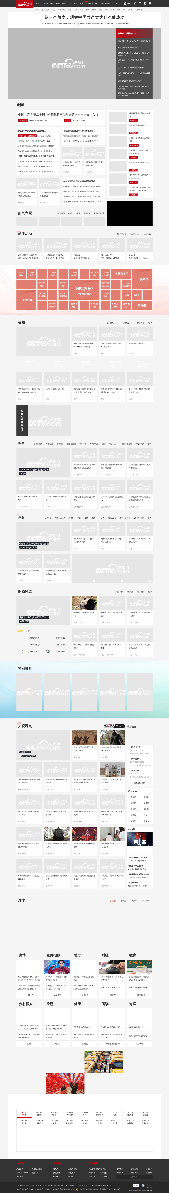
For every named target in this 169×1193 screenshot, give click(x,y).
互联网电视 (72, 1169)
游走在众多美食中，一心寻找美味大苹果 (139, 646)
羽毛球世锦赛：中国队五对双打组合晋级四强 (139, 572)
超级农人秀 (50, 821)
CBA (93, 518)
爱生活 (133, 809)
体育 (70, 3)
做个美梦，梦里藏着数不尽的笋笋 (83, 614)
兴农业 (146, 815)
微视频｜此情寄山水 (127, 33)
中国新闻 (133, 158)
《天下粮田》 (23, 942)
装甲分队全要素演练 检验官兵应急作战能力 (112, 466)
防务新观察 (38, 444)
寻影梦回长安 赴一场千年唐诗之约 (84, 845)
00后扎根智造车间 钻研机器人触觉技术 (29, 877)
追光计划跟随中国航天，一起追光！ (138, 256)
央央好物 (138, 10)
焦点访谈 (133, 133)
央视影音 (56, 1173)
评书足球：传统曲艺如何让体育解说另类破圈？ (56, 978)
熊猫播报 (130, 592)
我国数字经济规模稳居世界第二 (32, 131)
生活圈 (105, 1142)
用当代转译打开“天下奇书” (137, 886)
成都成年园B (34, 651)
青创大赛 (140, 323)
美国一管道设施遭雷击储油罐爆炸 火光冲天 (139, 390)
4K (96, 3)
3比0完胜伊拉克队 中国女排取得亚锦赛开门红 (84, 540)
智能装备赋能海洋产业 (137, 1027)
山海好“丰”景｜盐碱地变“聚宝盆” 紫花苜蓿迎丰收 (35, 171)
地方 (37, 10)
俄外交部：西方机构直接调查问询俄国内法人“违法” (81, 192)
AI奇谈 (57, 362)
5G (124, 10)
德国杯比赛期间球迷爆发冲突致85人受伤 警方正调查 (82, 202)
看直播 (142, 305)
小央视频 (110, 323)
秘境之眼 (55, 1142)
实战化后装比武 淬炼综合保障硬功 (84, 498)
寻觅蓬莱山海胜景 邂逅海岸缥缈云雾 (84, 877)
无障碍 (135, 5)
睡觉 (130, 623)
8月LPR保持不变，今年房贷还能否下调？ (112, 978)
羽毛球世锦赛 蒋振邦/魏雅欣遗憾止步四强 (56, 572)
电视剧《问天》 (134, 849)
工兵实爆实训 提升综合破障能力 (112, 498)
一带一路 (61, 10)
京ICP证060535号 (22, 1189)
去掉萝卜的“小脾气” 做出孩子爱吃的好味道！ (111, 813)
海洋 (132, 1004)
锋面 (78, 213)
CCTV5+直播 (125, 518)
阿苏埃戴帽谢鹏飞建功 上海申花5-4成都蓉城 (112, 540)
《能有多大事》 (79, 942)
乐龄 (100, 10)
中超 (79, 518)
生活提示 (124, 1138)
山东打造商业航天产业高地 (128, 48)
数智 (119, 10)
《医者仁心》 (105, 942)
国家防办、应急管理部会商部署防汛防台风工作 (35, 141)
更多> (150, 323)
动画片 (123, 901)
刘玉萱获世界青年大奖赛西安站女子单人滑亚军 (83, 572)
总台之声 (19, 1169)
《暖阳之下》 (133, 942)
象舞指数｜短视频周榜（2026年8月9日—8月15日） (56, 987)
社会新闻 (89, 172)
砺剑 (104, 444)
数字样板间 (121, 234)
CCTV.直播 (105, 3)
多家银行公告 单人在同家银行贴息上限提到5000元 (36, 146)
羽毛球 (20, 581)
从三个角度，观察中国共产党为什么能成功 (84, 17)
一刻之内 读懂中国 (32, 364)
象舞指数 (53, 955)
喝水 (102, 655)
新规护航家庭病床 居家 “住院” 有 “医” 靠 (112, 845)
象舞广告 (35, 1173)
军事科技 (82, 444)
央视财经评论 (23, 789)
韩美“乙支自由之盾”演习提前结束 (28, 498)
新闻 (46, 3)
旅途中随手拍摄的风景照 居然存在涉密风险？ (84, 748)
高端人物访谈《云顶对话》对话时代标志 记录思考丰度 (28, 256)
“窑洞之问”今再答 (79, 121)
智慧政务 (134, 1173)
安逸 (108, 623)
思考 (75, 655)
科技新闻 (66, 172)
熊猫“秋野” (110, 655)
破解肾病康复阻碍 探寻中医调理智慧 (56, 781)
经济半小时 (22, 886)
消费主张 (77, 854)
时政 (37, 3)
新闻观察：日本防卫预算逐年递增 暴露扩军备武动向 (82, 197)
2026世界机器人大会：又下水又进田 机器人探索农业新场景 (29, 1027)
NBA (86, 518)
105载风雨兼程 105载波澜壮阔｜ (92, 23)
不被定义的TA (115, 362)
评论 (52, 3)
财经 (64, 3)
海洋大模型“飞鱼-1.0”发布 (138, 1036)
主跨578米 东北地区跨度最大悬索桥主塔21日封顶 (36, 166)
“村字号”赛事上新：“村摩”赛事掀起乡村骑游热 (29, 1036)
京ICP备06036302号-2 (37, 1189)
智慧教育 (149, 1173)
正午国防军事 (23, 507)
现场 (75, 353)
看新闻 (133, 797)
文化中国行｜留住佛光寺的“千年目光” (131, 68)
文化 (75, 10)
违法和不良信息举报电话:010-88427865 (98, 1185)
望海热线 (91, 1177)
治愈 (130, 655)
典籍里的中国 (74, 1142)
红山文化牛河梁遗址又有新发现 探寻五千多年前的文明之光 (29, 978)
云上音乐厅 (147, 234)
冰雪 (75, 581)
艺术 (112, 10)
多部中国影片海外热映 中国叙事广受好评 (36, 156)
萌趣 (102, 623)
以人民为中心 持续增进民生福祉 (117, 23)
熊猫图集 (140, 592)
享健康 (146, 803)
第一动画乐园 (125, 1134)
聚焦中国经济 (99, 213)
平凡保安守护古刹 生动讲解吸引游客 (112, 877)
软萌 (80, 623)
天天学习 (23, 121)
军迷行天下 (113, 444)
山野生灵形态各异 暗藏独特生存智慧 (56, 813)
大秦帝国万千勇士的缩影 (137, 877)
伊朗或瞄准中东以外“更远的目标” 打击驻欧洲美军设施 (84, 390)
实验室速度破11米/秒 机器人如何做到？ (71, 163)
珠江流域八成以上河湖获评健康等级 (94, 163)
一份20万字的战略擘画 (38, 121)
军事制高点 (94, 444)
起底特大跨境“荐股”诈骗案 (138, 163)
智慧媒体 (119, 1173)
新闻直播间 (134, 145)
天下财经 (133, 195)
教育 (75, 3)
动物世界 (140, 1134)
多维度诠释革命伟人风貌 (137, 869)
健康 (94, 10)
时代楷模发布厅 (75, 1134)
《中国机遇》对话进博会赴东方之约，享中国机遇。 (55, 256)
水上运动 (104, 581)
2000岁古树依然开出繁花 (137, 861)
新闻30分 (133, 182)
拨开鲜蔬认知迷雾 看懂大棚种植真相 (84, 813)
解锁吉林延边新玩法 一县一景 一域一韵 (56, 1036)
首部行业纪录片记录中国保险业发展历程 (110, 256)
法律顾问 (103, 1173)
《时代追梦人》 (136, 759)
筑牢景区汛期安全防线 (137, 125)
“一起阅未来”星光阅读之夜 (110, 1027)
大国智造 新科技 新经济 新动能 (81, 256)
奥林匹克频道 (60, 518)
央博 (69, 10)
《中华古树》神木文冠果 (137, 857)
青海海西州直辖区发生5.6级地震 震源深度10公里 (112, 390)
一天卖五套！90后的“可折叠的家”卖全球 (29, 813)
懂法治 (133, 821)
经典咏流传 (107, 1130)
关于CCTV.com (22, 1173)
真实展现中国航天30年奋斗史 (138, 852)
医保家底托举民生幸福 (81, 1027)
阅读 (106, 10)
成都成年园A (60, 645)
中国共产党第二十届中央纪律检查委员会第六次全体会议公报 (58, 114)
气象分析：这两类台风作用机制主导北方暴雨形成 (36, 161)
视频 (58, 3)
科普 (88, 10)
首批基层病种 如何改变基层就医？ (56, 877)
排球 (75, 549)
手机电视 (71, 1173)
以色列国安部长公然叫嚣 (55, 389)
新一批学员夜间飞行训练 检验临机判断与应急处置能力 (84, 466)
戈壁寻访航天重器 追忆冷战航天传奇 (56, 845)
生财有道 (21, 821)
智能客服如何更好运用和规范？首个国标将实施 (35, 151)
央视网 (55, 1169)
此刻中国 (30, 362)
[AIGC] (127, 3)
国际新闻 (21, 202)
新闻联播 (133, 121)
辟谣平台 (91, 1173)
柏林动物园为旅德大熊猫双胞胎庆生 (49, 194)
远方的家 (77, 886)
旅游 (81, 10)
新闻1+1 (49, 886)
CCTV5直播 (112, 518)
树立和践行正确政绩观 (27, 136)
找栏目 (126, 295)
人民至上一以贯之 (44, 136)
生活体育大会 (134, 234)
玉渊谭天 (86, 213)
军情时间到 (139, 444)
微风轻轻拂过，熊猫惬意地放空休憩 (83, 646)
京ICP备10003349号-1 (67, 1189)
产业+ (130, 10)
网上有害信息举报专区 (97, 1169)
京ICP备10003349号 (52, 1189)
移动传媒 (56, 1177)
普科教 (146, 809)
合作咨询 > (134, 1177)
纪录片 (134, 901)
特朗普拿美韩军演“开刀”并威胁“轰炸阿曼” (28, 845)
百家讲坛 (104, 757)
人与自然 (55, 1138)
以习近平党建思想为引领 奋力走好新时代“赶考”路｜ (59, 23)
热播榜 (144, 279)
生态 (53, 10)
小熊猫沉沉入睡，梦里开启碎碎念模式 (139, 614)
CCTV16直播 (139, 518)
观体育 (146, 797)
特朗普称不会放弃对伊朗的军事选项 (79, 181)
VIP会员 (48, 518)
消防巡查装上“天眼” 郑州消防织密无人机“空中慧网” (83, 987)
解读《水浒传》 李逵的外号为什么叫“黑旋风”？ (112, 748)
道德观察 (104, 886)
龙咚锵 (140, 362)
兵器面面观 (71, 444)
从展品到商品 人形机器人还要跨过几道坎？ (29, 781)
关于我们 (119, 1169)
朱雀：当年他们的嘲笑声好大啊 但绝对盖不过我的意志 (84, 345)
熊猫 (81, 3)
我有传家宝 (107, 1134)
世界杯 (71, 518)
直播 (24, 631)
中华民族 (140, 1138)
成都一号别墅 (60, 651)
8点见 (70, 213)
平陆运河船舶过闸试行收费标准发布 (79, 131)
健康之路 (49, 789)
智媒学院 (134, 1169)
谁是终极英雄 (126, 444)
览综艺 (133, 803)
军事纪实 (60, 444)
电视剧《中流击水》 (136, 866)
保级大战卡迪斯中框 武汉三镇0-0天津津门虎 (139, 540)
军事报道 (49, 444)
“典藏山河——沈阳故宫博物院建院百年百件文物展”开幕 (29, 987)
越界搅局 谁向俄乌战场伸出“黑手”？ (131, 81)
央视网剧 (125, 323)
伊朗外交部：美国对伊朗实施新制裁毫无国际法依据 (81, 186)
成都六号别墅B (34, 645)
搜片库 (136, 295)
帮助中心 (71, 1177)
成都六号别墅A (61, 638)
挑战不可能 (125, 1130)
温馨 (136, 623)
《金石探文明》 (136, 747)
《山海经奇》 (133, 883)
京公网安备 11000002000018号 (90, 1189)
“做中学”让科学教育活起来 (138, 987)
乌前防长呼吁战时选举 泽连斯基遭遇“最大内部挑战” (84, 781)
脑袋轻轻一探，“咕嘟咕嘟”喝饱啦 (111, 646)
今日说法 (55, 1134)
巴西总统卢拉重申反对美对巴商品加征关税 (26, 194)
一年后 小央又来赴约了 (137, 343)
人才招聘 (103, 1177)
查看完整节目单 (139, 783)
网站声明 (19, 1177)
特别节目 (146, 901)
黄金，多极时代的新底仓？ (110, 987)
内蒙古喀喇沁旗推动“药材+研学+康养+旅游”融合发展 (56, 1027)
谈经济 (133, 815)
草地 (75, 623)
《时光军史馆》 (136, 771)
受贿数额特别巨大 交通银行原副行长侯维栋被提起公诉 (29, 390)
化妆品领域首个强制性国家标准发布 (83, 1036)
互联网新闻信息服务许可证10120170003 (30, 1185)
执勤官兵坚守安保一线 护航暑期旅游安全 (139, 466)
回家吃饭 (104, 821)
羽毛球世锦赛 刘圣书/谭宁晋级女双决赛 (28, 572)
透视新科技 (78, 821)
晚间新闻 (89, 1130)
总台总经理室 (37, 1169)
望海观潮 (85, 362)
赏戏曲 (146, 821)
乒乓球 (101, 518)
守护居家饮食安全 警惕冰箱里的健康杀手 (112, 781)
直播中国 (89, 3)
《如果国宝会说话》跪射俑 (138, 874)
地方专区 (28, 300)
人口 (88, 1138)
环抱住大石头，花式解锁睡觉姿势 (111, 614)
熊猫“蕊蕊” (82, 655)
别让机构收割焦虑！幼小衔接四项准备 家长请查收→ (139, 978)
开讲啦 (88, 1134)
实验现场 (104, 789)
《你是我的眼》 (52, 942)
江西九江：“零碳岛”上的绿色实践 (83, 978)
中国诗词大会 (91, 1142)
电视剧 (112, 901)
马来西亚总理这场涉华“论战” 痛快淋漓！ (111, 345)
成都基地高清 (34, 638)
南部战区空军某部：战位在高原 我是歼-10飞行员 (139, 498)
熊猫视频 (119, 592)
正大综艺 (72, 1138)
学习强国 (61, 213)
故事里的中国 (142, 1130)
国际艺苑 (106, 1138)
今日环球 (133, 170)
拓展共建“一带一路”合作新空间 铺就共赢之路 (134, 41)
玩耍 (136, 655)
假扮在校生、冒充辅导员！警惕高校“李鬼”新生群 (80, 141)
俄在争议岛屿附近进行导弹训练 (56, 498)
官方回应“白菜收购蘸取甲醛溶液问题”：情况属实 (80, 136)
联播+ (67, 121)
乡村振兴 (45, 10)
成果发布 (149, 1169)
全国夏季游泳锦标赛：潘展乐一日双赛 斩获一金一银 (111, 572)
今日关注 (77, 789)
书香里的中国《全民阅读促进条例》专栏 (111, 1036)
